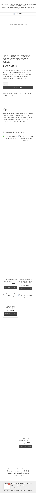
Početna (5, 23)
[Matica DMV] (18, 14)
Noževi (13, 483)
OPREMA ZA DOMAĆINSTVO (17, 23)
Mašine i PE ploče (10, 488)
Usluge (6, 490)
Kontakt (29, 490)
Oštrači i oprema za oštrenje (18, 485)
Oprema (29, 483)
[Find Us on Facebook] (18, 2)
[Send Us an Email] (16, 2)
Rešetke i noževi (21, 483)
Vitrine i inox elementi (24, 488)
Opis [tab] (5, 105)
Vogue (17, 475)
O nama (12, 490)
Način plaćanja (20, 490)
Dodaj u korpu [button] (10, 287)
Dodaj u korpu (18, 87)
